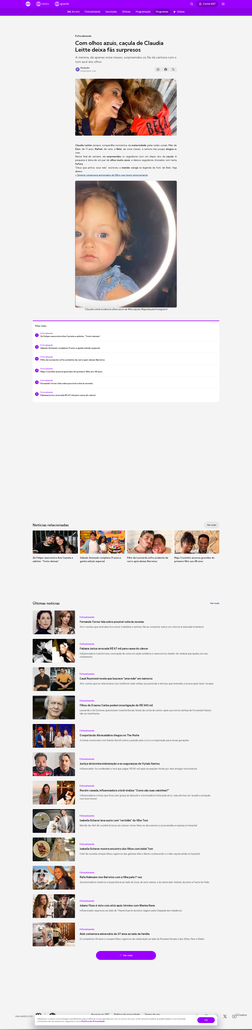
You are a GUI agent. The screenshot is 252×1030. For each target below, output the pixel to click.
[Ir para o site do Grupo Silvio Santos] (30, 1016)
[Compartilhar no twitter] (173, 69)
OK (206, 1020)
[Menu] (223, 4)
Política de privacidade (127, 1014)
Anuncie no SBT (100, 1014)
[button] (55, 550)
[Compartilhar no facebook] (165, 69)
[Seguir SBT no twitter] (225, 1016)
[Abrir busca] (192, 4)
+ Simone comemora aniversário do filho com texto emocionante (111, 175)
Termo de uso (152, 1014)
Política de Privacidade (93, 1021)
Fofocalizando (83, 35)
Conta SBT (209, 3)
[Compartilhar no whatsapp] (158, 69)
